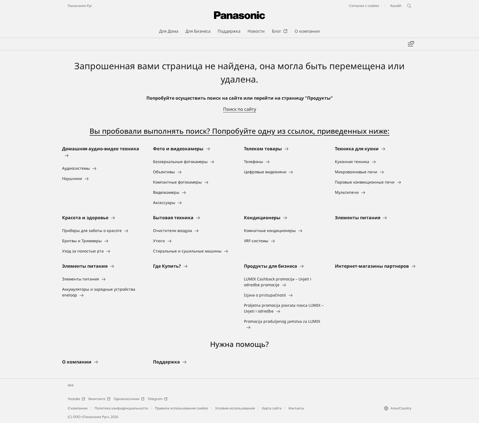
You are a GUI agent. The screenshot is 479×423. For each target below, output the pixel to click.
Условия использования (235, 408)
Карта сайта (272, 408)
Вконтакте (96, 398)
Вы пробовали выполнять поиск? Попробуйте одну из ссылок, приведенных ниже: (239, 131)
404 (70, 385)
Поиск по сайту (239, 109)
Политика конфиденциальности (121, 408)
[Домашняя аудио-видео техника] (103, 155)
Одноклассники (126, 398)
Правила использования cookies (181, 408)
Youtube (74, 398)
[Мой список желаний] (411, 44)
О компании (78, 408)
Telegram (155, 398)
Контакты (296, 408)
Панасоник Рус (80, 5)
